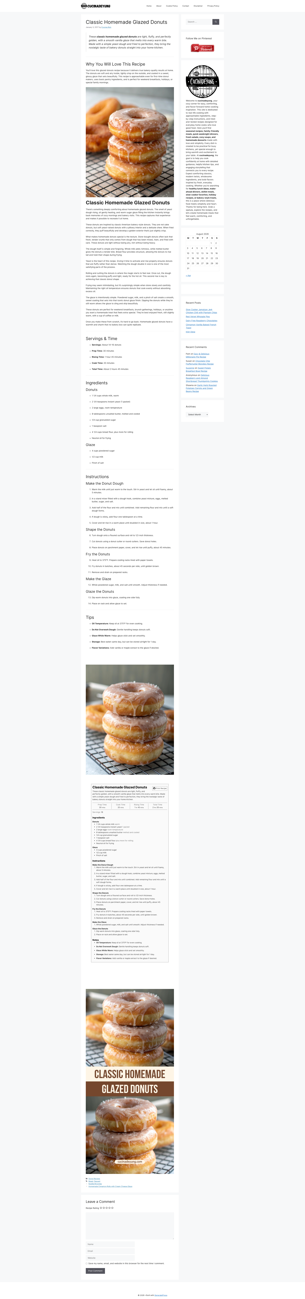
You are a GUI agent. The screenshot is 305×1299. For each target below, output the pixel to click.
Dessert (97, 1181)
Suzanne (190, 368)
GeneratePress (161, 1295)
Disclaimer (198, 6)
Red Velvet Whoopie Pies (198, 316)
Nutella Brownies (95, 1184)
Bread (91, 1181)
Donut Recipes (94, 1179)
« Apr (188, 275)
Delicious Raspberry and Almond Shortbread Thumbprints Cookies (202, 378)
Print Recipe (161, 788)
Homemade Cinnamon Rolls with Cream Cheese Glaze (110, 1186)
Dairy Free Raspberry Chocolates (201, 320)
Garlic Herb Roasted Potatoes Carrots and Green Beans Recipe (201, 388)
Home (149, 6)
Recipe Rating (92, 1208)
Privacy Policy (213, 6)
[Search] (215, 22)
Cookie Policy (172, 6)
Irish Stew (190, 332)
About (158, 6)
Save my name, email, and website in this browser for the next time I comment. (126, 1263)
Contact (185, 6)
